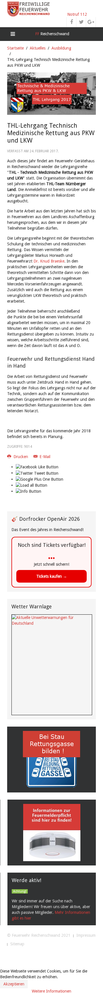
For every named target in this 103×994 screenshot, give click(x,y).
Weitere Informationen (51, 991)
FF (51, 33)
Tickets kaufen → (51, 576)
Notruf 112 (77, 14)
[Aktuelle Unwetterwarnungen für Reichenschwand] (52, 620)
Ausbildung (61, 48)
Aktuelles (37, 48)
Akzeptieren (13, 984)
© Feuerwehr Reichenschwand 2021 (38, 935)
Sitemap (17, 944)
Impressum (86, 935)
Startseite (15, 48)
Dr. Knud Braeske (48, 261)
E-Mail (44, 456)
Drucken (20, 456)
